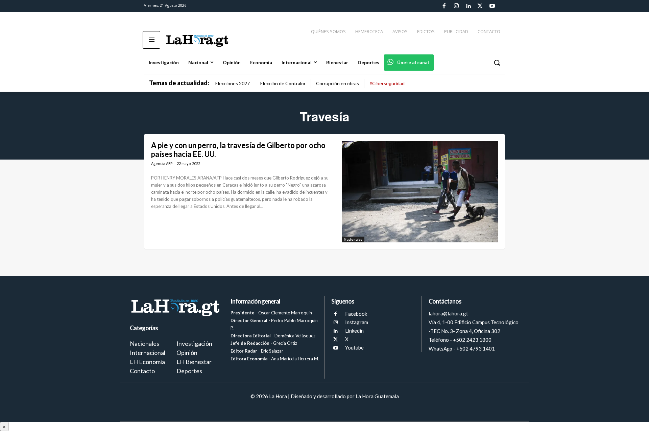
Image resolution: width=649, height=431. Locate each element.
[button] (497, 62)
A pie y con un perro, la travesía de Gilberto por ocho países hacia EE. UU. (238, 150)
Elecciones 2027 (232, 83)
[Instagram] (456, 6)
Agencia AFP (161, 163)
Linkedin (354, 331)
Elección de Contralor (283, 83)
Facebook (356, 314)
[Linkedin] (468, 6)
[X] (335, 339)
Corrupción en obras (337, 83)
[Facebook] (444, 6)
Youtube (354, 347)
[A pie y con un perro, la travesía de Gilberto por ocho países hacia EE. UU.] (420, 191)
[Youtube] (492, 6)
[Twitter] (480, 6)
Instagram (356, 322)
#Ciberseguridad (387, 83)
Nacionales (353, 239)
